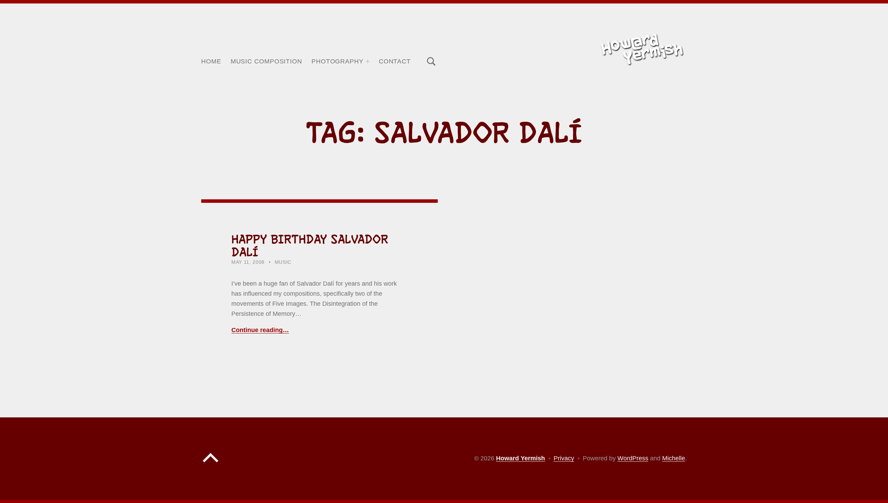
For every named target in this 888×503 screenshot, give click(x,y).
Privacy (564, 458)
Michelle (673, 458)
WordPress (632, 458)
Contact (395, 61)
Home (211, 61)
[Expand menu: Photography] (367, 61)
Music (283, 262)
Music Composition (266, 61)
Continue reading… (260, 330)
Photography (337, 61)
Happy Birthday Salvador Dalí (309, 245)
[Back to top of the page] (210, 464)
